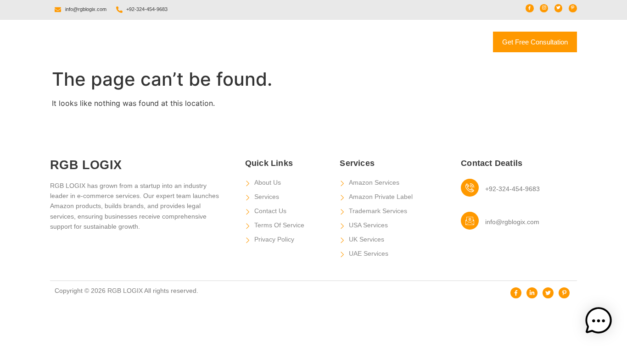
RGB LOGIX (82, 41)
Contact (314, 49)
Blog (395, 38)
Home (235, 38)
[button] (598, 322)
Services (338, 38)
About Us (285, 38)
